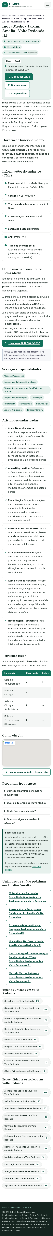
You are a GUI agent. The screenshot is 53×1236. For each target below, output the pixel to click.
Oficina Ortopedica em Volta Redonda (24, 1071)
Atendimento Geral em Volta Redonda (25, 1108)
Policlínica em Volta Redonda (20, 1053)
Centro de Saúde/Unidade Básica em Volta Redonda (25, 1031)
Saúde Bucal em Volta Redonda (22, 1101)
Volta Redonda (18, 15)
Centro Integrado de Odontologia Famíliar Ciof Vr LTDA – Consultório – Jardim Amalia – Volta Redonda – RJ (28, 959)
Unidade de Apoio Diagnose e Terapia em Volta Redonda (25, 1020)
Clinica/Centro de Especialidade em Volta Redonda (25, 1010)
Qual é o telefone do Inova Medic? (26, 802)
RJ (9, 15)
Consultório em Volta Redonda (21, 1001)
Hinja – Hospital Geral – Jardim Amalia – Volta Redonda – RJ (26, 943)
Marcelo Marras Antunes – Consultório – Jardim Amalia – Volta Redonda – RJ (26, 977)
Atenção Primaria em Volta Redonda (24, 1171)
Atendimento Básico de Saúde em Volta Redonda (25, 1092)
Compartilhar (19, 93)
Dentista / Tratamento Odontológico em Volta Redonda (25, 1148)
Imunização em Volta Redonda (21, 1164)
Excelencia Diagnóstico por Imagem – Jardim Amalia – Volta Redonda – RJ (27, 929)
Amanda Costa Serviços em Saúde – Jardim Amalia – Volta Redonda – (26, 913)
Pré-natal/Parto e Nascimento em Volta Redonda (25, 1138)
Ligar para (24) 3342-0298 (24, 343)
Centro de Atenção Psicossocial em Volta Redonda (25, 1062)
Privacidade (15, 1207)
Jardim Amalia (33, 15)
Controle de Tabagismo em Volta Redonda (25, 1127)
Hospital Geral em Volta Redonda (22, 1046)
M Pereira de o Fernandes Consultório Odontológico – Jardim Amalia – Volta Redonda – (27, 897)
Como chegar (19, 85)
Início (4, 15)
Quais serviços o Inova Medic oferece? (22, 821)
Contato (27, 1207)
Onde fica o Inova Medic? (21, 811)
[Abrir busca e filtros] (48, 5)
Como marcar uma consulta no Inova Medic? (23, 792)
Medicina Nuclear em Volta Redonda (24, 1157)
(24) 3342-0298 (20, 76)
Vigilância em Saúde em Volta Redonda (25, 1185)
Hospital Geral (13, 47)
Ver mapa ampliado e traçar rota (29, 772)
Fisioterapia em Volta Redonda (21, 1178)
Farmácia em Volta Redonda (20, 1039)
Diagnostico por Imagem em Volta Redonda (25, 1117)
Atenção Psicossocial (17, 53)
